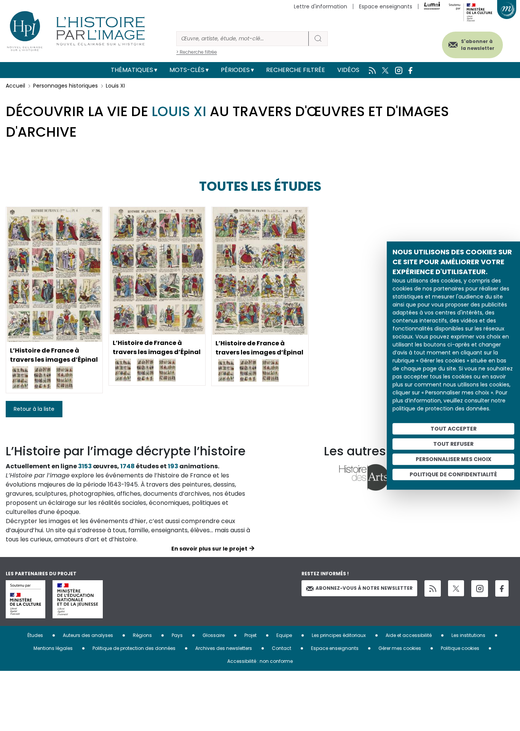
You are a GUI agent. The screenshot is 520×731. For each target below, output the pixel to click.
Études (35, 635)
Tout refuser (453, 444)
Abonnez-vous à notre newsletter (364, 588)
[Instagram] (479, 588)
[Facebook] (502, 588)
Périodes (235, 69)
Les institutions (468, 635)
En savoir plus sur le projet (209, 548)
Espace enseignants (385, 6)
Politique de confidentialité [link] (453, 474)
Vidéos (348, 69)
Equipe (284, 635)
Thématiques (132, 69)
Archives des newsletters (223, 648)
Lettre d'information (320, 6)
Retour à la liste (34, 409)
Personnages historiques (65, 85)
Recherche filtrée (295, 69)
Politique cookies (460, 648)
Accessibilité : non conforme (260, 661)
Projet (250, 635)
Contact (281, 648)
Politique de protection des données (134, 648)
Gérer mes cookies (399, 648)
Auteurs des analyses (88, 635)
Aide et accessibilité (409, 635)
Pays (177, 635)
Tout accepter (454, 429)
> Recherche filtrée (196, 52)
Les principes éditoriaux (339, 635)
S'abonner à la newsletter (477, 44)
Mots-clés (186, 69)
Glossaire (214, 635)
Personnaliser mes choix (453, 459)
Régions (142, 635)
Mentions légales (53, 648)
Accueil (15, 85)
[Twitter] (456, 588)
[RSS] (432, 588)
